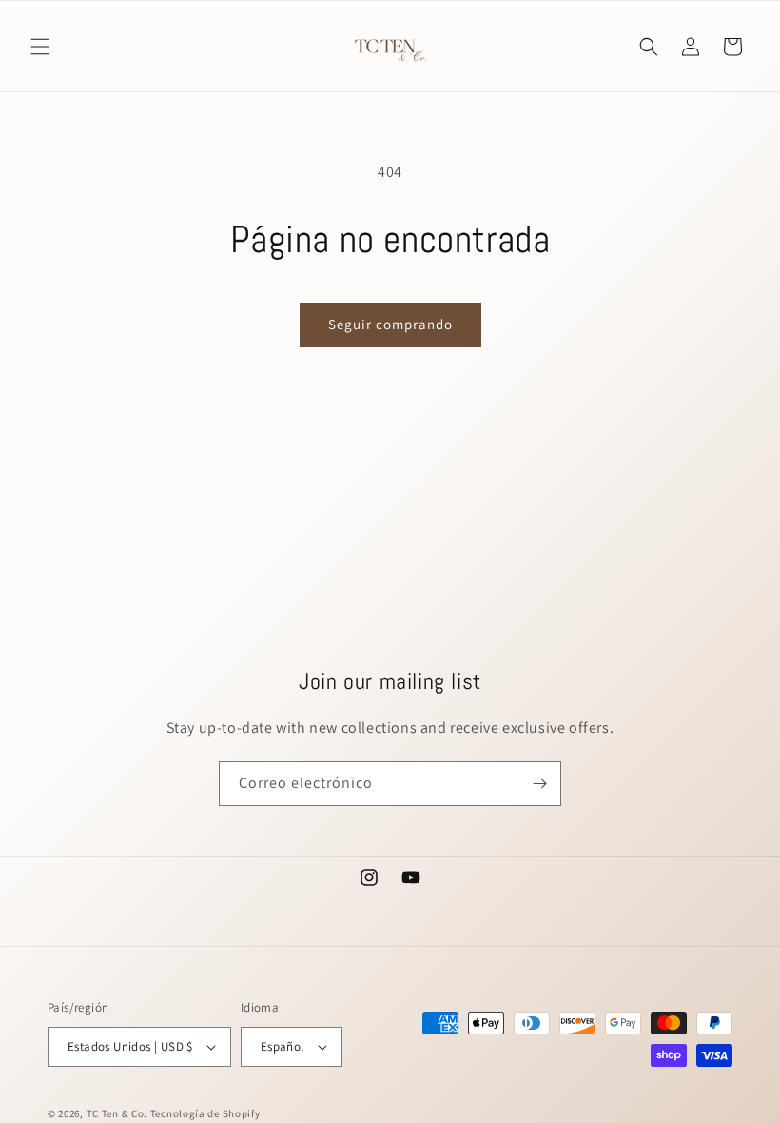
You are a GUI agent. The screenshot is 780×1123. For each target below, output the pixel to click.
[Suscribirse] (539, 783)
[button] (40, 47)
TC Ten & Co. (118, 1113)
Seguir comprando (390, 324)
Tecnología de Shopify (205, 1113)
